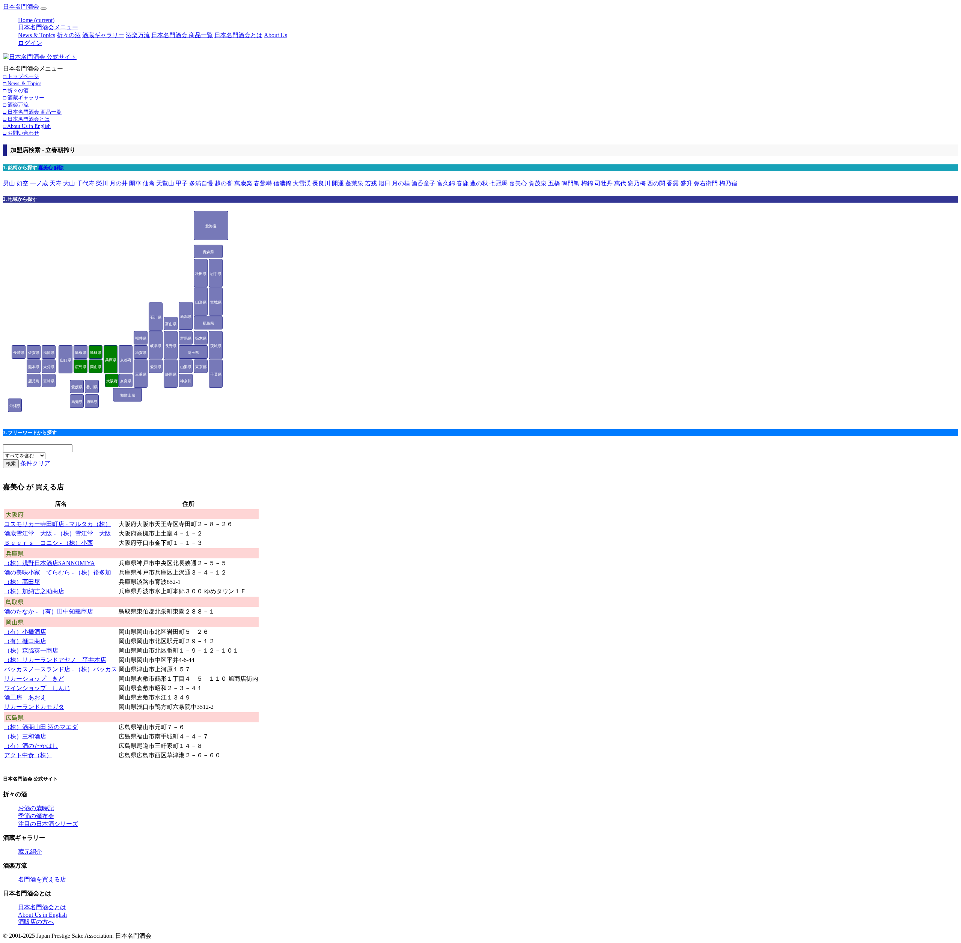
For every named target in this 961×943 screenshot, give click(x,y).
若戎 (371, 183)
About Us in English (42, 914)
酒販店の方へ (36, 922)
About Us (275, 35)
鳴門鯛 (571, 183)
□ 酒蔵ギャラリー (23, 98)
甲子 (182, 183)
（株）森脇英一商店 (31, 650)
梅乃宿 (728, 183)
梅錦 (587, 183)
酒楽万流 (138, 35)
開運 (338, 183)
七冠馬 (499, 183)
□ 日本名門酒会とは (26, 119)
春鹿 (462, 183)
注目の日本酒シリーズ (48, 824)
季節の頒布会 (36, 816)
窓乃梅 (637, 183)
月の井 (119, 183)
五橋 (554, 183)
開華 (135, 183)
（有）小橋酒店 (25, 632)
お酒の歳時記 (36, 808)
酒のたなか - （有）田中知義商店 (48, 611)
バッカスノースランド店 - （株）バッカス (60, 669)
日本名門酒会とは (238, 35)
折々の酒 (69, 35)
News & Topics (36, 35)
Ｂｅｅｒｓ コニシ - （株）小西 (48, 543)
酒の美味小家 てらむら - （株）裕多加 (57, 572)
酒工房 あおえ (25, 697)
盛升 (686, 183)
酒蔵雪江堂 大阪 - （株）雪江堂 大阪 (57, 533)
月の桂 (401, 183)
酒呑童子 (423, 183)
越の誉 (224, 183)
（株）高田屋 (22, 582)
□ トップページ (21, 76)
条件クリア (35, 463)
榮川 (102, 183)
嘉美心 (45, 167)
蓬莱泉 (354, 183)
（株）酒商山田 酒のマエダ (41, 727)
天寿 (56, 183)
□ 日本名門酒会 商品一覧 (32, 112)
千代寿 (86, 183)
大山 (69, 183)
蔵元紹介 (30, 851)
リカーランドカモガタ (34, 707)
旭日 (384, 183)
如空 (23, 183)
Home (36, 20)
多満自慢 (201, 183)
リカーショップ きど (34, 678)
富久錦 (446, 183)
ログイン (30, 43)
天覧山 (165, 183)
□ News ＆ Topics (22, 83)
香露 (673, 183)
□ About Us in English (27, 126)
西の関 (656, 183)
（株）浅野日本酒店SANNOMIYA (49, 563)
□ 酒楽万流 (16, 105)
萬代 (620, 183)
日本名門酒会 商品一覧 (182, 35)
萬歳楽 (243, 183)
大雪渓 (302, 183)
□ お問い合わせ (21, 133)
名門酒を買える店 (42, 879)
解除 (59, 167)
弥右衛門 (706, 183)
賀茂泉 (538, 183)
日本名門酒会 (21, 6)
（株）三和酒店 (25, 736)
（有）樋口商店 (25, 641)
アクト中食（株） (28, 755)
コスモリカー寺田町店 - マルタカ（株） (57, 524)
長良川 (321, 183)
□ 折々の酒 (16, 90)
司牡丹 (604, 183)
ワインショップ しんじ (37, 688)
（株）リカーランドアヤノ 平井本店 (55, 660)
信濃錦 (282, 183)
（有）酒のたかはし (31, 746)
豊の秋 (479, 183)
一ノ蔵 (39, 183)
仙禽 (149, 183)
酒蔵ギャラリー (103, 35)
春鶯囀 (263, 183)
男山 (9, 183)
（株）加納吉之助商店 (34, 591)
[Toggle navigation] (44, 9)
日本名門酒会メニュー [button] (48, 27)
